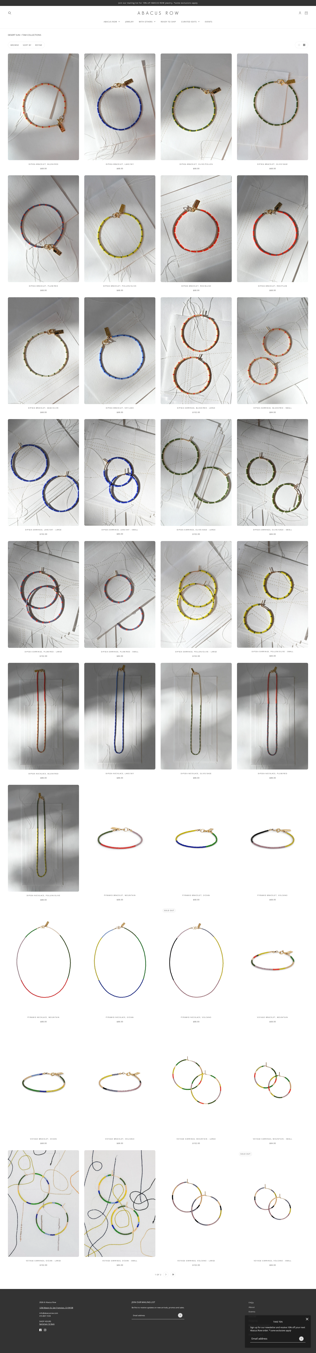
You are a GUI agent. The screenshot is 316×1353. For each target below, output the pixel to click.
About (252, 1307)
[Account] (300, 13)
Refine (38, 45)
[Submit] (301, 1338)
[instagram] (45, 1330)
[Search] (10, 13)
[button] (298, 45)
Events (252, 1311)
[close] (307, 1319)
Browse (15, 45)
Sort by (27, 45)
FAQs (251, 1302)
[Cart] (306, 13)
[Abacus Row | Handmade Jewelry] (158, 13)
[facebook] (40, 1330)
